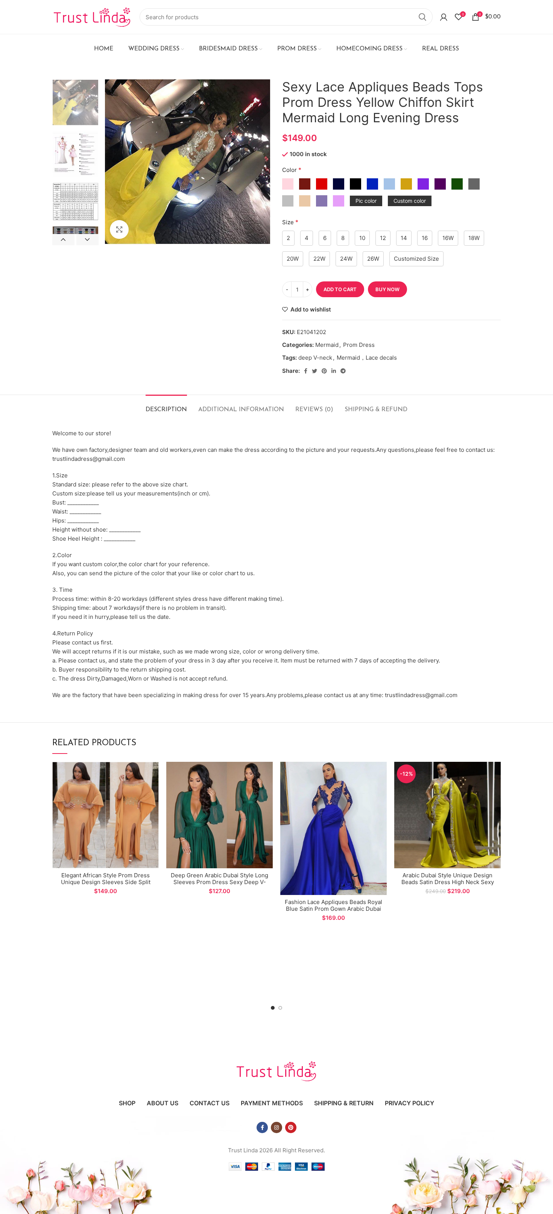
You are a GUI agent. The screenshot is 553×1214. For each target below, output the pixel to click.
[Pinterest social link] (324, 371)
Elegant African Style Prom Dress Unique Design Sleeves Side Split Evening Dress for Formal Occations (105, 882)
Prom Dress (359, 344)
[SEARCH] (422, 17)
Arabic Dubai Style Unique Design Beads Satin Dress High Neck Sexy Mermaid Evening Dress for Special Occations (447, 885)
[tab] (166, 406)
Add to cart (340, 289)
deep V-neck (315, 357)
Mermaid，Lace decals (367, 357)
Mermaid (327, 344)
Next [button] (87, 239)
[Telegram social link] (343, 371)
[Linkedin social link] (333, 371)
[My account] (443, 16)
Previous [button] (63, 239)
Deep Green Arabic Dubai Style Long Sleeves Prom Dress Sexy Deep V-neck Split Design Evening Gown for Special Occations (219, 885)
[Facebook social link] (306, 371)
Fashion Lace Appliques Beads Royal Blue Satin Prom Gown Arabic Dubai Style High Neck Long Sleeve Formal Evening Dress (333, 912)
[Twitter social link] (314, 371)
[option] (75, 102)
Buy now (387, 289)
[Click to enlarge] (119, 229)
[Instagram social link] (276, 1127)
